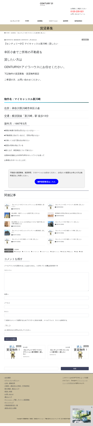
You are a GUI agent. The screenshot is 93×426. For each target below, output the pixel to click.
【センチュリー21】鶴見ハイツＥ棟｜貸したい (68, 239)
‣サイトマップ (9, 403)
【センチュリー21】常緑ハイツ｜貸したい (67, 222)
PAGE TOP (89, 411)
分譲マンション (56, 251)
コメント (7, 270)
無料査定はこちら (78, 409)
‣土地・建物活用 (9, 383)
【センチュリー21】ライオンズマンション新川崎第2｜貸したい (28, 205)
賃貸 (77, 251)
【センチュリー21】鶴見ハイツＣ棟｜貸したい (25, 239)
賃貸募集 (85, 39)
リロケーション (45, 251)
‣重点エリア (8, 397)
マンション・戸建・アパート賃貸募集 (17, 400)
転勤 (82, 251)
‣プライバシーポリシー (11, 380)
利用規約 (71, 383)
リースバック (36, 251)
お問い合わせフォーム (78, 14)
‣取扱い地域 (8, 391)
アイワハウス (27, 251)
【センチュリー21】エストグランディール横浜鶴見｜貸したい (28, 231)
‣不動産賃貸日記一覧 (11, 405)
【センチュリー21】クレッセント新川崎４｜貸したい (59, 351)
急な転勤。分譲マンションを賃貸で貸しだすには (26, 213)
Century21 (18, 251)
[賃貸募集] (12, 352)
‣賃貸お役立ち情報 (10, 408)
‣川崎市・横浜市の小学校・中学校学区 (17, 386)
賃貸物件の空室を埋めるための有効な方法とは (68, 213)
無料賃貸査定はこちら (46, 181)
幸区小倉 (64, 251)
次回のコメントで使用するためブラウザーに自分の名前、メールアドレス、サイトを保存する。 (37, 320)
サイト (6, 311)
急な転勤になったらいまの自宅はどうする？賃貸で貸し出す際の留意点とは (28, 223)
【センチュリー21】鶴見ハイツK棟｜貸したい (68, 230)
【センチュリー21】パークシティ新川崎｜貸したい (69, 204)
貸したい (71, 251)
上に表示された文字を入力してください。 (18, 330)
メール (7, 303)
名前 (6, 294)
